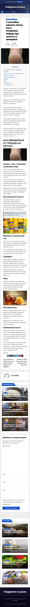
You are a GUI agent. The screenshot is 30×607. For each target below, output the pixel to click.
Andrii (14, 43)
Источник (5, 353)
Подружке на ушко (15, 7)
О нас (10, 603)
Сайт (3, 490)
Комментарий (6, 446)
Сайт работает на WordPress (10, 598)
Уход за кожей (14, 19)
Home (6, 603)
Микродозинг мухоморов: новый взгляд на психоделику (14, 564)
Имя (4, 474)
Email (4, 482)
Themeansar (15, 600)
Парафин (6, 79)
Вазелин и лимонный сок (10, 77)
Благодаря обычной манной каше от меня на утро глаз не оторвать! (13, 396)
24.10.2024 (7, 582)
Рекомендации (7, 544)
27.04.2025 (7, 550)
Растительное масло (9, 75)
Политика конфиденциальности (18, 603)
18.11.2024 (7, 566)
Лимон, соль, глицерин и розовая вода (13, 73)
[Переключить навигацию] (14, 12)
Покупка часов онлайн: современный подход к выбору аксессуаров (13, 532)
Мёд (5, 81)
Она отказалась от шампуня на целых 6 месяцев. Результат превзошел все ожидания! (8, 363)
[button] (25, 11)
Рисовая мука (7, 82)
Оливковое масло (8, 84)
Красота (8, 19)
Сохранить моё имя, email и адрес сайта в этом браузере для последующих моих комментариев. (13, 502)
